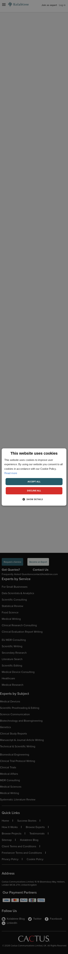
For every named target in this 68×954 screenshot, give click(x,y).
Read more (10, 473)
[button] (34, 499)
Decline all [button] (34, 490)
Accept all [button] (34, 481)
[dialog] (34, 477)
